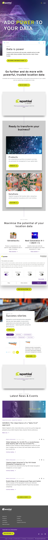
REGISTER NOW (7, 533)
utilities (30, 337)
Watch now (4, 432)
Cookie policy (17, 538)
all (10, 334)
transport (21, 337)
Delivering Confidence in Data (16, 60)
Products (4, 518)
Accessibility (31, 538)
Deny (9, 282)
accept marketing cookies (22, 378)
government (27, 334)
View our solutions (23, 289)
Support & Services (21, 522)
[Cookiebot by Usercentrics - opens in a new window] (41, 256)
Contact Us (19, 520)
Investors (19, 516)
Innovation (4, 522)
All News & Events (23, 497)
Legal (6, 538)
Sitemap (24, 538)
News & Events (5, 524)
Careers (18, 518)
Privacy (11, 538)
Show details (41, 279)
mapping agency (11, 337)
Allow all (39, 282)
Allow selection (24, 282)
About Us (4, 516)
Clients (10, 329)
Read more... (30, 356)
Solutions (4, 520)
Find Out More (23, 85)
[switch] (18, 275)
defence (18, 334)
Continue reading (10, 452)
